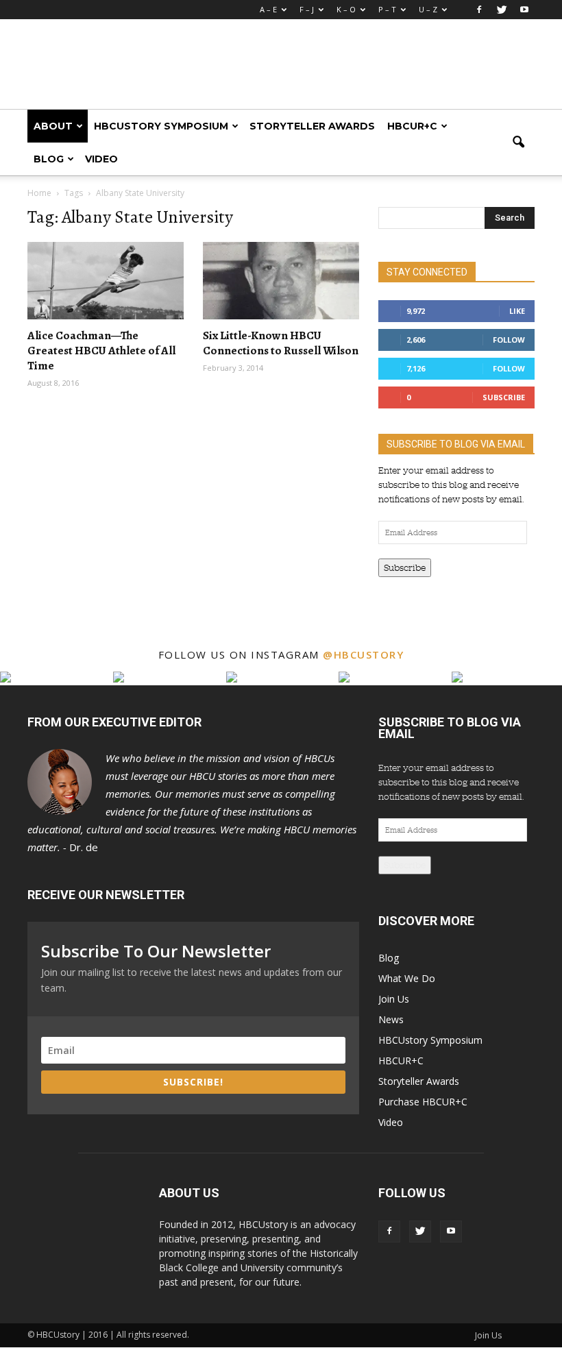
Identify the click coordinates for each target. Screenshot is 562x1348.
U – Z (428, 9)
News (391, 1019)
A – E (268, 9)
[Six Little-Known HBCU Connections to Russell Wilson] (281, 280)
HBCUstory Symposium (161, 126)
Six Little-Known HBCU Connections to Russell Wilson (280, 343)
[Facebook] (479, 9)
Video (101, 159)
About (53, 126)
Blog (49, 159)
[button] (518, 142)
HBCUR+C (412, 126)
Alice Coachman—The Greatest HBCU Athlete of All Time (101, 350)
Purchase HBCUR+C (422, 1101)
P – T (387, 9)
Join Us (393, 998)
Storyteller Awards (312, 126)
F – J (307, 9)
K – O (346, 9)
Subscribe (503, 397)
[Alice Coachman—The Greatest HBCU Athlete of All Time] (105, 280)
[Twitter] (501, 9)
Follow (509, 339)
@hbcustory (363, 654)
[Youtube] (524, 9)
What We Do (406, 978)
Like (517, 311)
